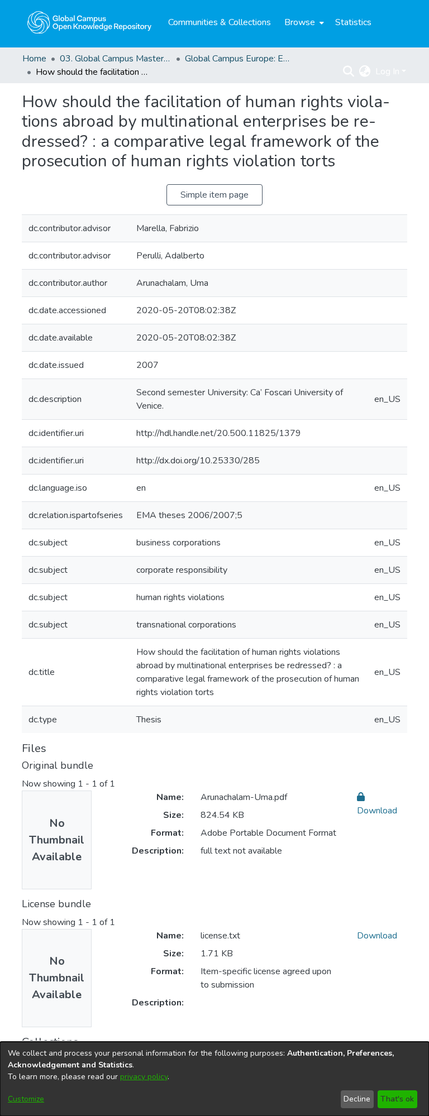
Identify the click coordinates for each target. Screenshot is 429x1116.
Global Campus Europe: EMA (241, 58)
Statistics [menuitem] (353, 22)
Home (34, 58)
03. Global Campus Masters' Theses (115, 58)
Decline (357, 1099)
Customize (26, 1099)
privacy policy (144, 1076)
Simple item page (214, 195)
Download (377, 936)
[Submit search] (349, 71)
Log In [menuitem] (387, 71)
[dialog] (214, 1079)
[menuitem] (303, 22)
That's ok (397, 1099)
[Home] (89, 22)
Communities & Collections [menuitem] (219, 22)
